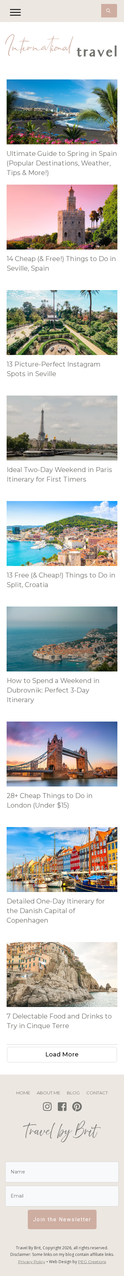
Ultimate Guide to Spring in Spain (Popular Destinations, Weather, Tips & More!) (62, 163)
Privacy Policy (31, 1261)
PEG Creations (92, 1261)
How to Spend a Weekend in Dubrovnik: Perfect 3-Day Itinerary (53, 690)
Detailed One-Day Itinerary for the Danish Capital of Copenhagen (56, 910)
